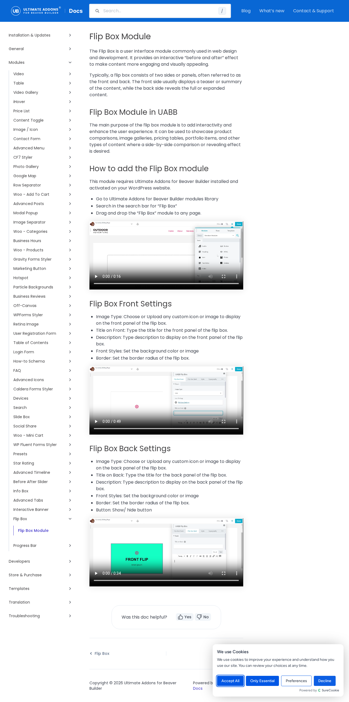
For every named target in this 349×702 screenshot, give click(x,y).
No (206, 617)
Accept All (230, 681)
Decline (324, 681)
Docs (76, 11)
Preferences (296, 681)
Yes (188, 617)
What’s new (271, 11)
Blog (246, 11)
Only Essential (262, 681)
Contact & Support (313, 11)
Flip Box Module (33, 530)
